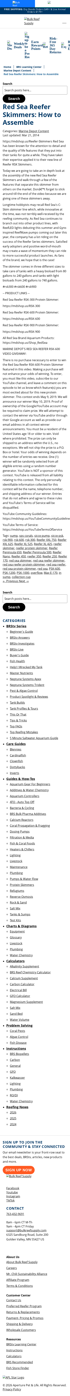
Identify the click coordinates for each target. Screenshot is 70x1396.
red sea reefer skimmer (49, 561)
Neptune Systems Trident (27, 685)
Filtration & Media (22, 837)
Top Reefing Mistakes (24, 732)
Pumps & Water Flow (24, 879)
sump (14, 536)
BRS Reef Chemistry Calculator (30, 972)
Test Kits (15, 920)
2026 (13, 1112)
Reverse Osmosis (21, 897)
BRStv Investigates (22, 644)
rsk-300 (30, 540)
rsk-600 (19, 540)
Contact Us (13, 1300)
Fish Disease (18, 1043)
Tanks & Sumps (20, 914)
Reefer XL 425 (43, 544)
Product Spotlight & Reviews (29, 697)
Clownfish (16, 761)
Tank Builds (17, 703)
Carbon (15, 1060)
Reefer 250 (50, 556)
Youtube (12, 1192)
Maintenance (18, 867)
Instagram (13, 1196)
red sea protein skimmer (19, 569)
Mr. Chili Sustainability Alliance (26, 1274)
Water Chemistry (21, 955)
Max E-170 (50, 573)
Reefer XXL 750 (46, 540)
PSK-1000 (23, 573)
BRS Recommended (19, 1362)
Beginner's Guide (21, 632)
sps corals (26, 536)
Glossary (16, 937)
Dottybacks (17, 767)
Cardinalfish (18, 755)
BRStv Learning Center (21, 1344)
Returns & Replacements (23, 1312)
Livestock (16, 861)
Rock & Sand (18, 902)
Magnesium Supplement (26, 1002)
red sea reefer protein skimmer (24, 564)
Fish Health (17, 661)
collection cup (21, 577)
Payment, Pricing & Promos (24, 1318)
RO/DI (14, 1095)
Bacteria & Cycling (22, 808)
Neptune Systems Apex (25, 679)
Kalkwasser (17, 1078)
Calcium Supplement (24, 978)
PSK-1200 (9, 573)
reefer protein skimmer (32, 548)
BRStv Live (17, 649)
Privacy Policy (12, 1389)
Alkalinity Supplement (24, 966)
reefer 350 (34, 556)
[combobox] (35, 90)
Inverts (14, 773)
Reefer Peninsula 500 (37, 552)
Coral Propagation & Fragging (30, 826)
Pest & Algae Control (24, 691)
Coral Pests (17, 1031)
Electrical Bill (18, 990)
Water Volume (19, 1020)
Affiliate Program (17, 1280)
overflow (36, 573)
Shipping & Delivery (19, 1324)
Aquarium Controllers (24, 796)
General (15, 1066)
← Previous (11, 581)
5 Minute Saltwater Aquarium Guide (34, 738)
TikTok (10, 1200)
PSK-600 (54, 569)
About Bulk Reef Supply (22, 1262)
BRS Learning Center (29, 67)
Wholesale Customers (21, 1330)
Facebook (12, 1188)
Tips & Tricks (18, 720)
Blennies (15, 749)
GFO (13, 1072)
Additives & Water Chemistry (29, 790)
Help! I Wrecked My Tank (26, 667)
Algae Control (19, 1037)
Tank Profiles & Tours (24, 709)
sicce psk (57, 536)
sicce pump (42, 536)
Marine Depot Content (18, 70)
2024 (13, 1124)
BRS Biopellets (19, 1054)
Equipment (17, 931)
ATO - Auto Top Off (22, 802)
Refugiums (17, 891)
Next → (24, 581)
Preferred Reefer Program (24, 1306)
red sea (43, 569)
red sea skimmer (20, 561)
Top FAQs (16, 726)
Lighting (15, 855)
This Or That (18, 714)
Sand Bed (16, 1014)
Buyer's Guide (19, 655)
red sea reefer (56, 564)
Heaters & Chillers (22, 849)
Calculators (14, 1356)
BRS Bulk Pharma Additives (28, 814)
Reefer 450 (18, 556)
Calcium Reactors (21, 820)
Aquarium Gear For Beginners (30, 784)
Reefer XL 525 (23, 544)
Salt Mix (15, 908)
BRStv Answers (20, 638)
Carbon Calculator (22, 984)
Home (8, 67)
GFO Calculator (20, 996)
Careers (11, 1268)
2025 (13, 1118)
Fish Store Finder (17, 1368)
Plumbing (16, 873)
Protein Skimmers (22, 885)
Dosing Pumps (20, 831)
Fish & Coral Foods (22, 843)
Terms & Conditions (19, 1286)
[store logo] (35, 21)
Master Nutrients (21, 673)
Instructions (14, 1350)
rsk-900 (8, 540)
